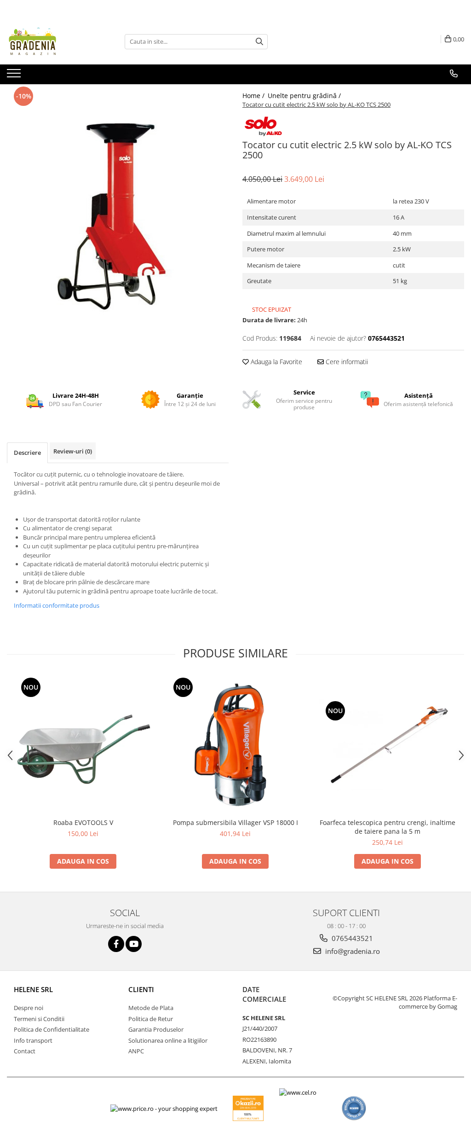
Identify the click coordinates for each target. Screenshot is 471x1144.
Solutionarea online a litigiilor (167, 1040)
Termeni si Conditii (39, 1019)
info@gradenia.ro (351, 951)
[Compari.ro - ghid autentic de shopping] (354, 1108)
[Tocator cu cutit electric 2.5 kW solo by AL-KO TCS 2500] (118, 213)
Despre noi (28, 1008)
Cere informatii (346, 361)
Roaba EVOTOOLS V (83, 822)
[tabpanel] (118, 213)
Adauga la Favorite (275, 361)
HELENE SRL (33, 989)
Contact (24, 1051)
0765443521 (351, 938)
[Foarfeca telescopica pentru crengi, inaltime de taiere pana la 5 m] (388, 744)
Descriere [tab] (27, 452)
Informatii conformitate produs (56, 605)
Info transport (33, 1040)
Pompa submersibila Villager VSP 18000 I (235, 822)
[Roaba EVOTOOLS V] (83, 744)
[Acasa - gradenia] (53, 41)
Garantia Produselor (156, 1029)
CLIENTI (141, 989)
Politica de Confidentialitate (51, 1029)
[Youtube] (134, 944)
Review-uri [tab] (72, 451)
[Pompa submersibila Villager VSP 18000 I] (235, 744)
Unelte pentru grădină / (305, 95)
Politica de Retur (150, 1019)
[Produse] (15, 76)
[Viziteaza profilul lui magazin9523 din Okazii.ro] (248, 1108)
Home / (254, 95)
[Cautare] (259, 41)
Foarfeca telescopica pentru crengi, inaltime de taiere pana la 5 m (387, 827)
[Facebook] (116, 944)
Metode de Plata (150, 1008)
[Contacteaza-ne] (453, 73)
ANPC (136, 1051)
